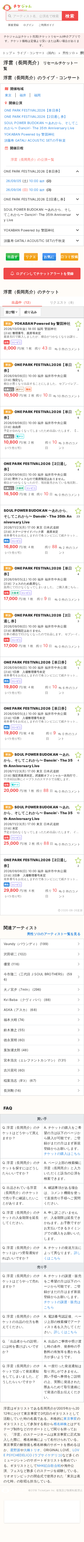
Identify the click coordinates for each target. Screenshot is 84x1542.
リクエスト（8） (63, 302)
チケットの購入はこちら (62, 1154)
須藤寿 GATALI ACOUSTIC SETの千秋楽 (35, 140)
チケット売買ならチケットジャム (17, 7)
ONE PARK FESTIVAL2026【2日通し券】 (35, 117)
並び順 (10, 312)
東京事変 (70, 1418)
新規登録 (13, 25)
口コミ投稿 (69, 257)
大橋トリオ (32, 1450)
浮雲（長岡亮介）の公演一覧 (32, 159)
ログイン (28, 25)
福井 (23, 95)
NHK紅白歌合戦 (49, 1465)
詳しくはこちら (65, 1332)
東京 (8, 95)
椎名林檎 (60, 1424)
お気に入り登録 (49, 258)
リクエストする (31, 258)
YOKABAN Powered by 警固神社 (29, 134)
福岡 (37, 95)
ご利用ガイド (46, 25)
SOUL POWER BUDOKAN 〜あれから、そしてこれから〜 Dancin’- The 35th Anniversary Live (41, 125)
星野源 (15, 1450)
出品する (12, 258)
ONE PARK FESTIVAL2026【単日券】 (33, 110)
